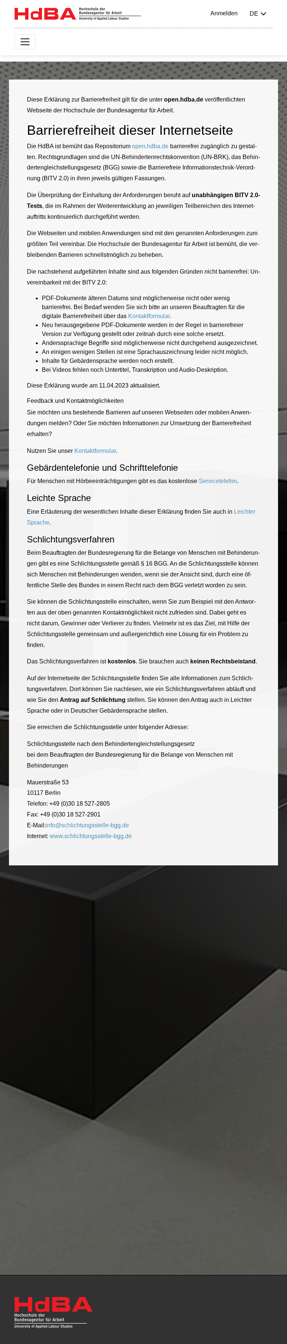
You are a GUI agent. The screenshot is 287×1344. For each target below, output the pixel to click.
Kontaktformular (149, 316)
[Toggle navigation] (25, 41)
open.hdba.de (150, 146)
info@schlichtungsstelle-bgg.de (87, 825)
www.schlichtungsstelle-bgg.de (91, 836)
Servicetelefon (218, 481)
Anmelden (224, 13)
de (254, 13)
